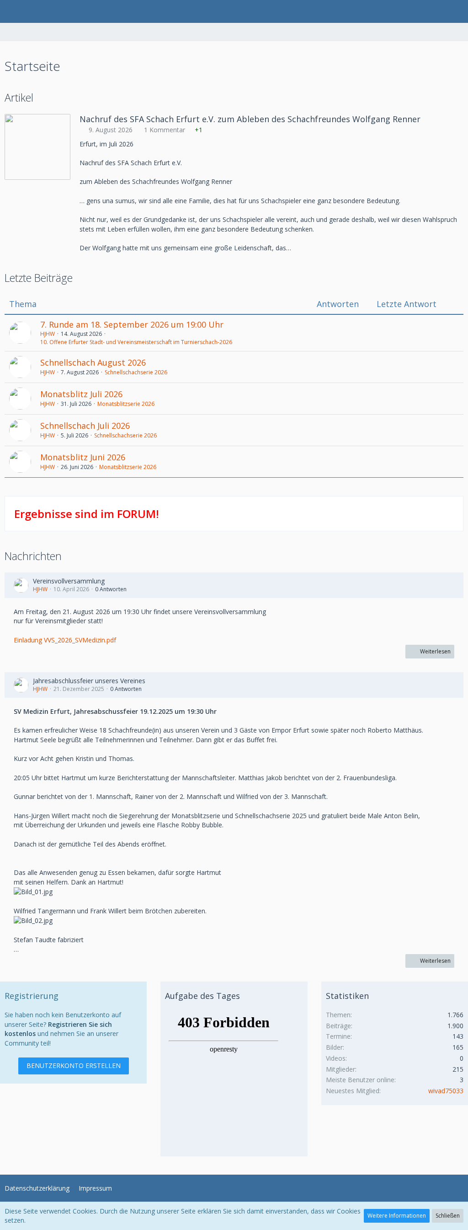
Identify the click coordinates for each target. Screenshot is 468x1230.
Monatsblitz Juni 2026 (82, 457)
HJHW (47, 334)
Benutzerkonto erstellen (74, 1065)
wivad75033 (445, 1090)
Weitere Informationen (396, 1215)
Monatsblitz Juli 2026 (81, 393)
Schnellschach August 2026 (93, 362)
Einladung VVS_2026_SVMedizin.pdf (65, 640)
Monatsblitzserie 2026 (125, 404)
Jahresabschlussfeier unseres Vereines (89, 680)
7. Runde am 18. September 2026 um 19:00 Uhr (131, 324)
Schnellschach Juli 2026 (85, 425)
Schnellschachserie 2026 (136, 372)
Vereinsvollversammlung (69, 581)
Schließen (448, 1215)
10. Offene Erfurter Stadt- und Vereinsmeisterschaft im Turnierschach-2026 (136, 342)
